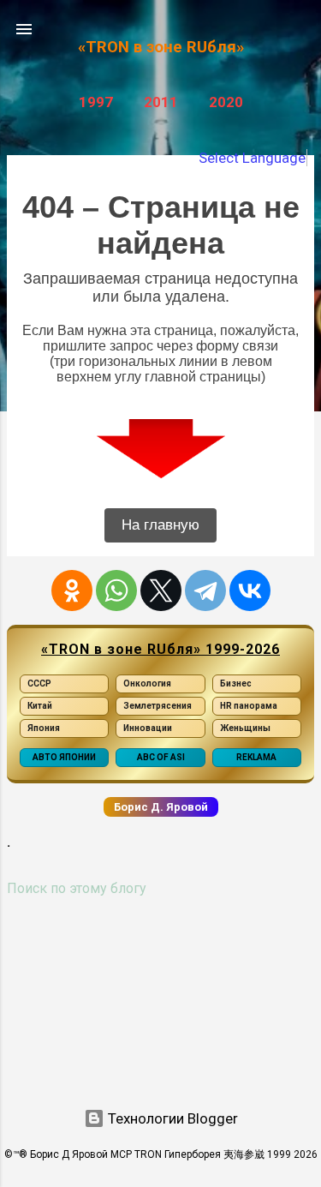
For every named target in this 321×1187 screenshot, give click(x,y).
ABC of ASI (161, 757)
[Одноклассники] (71, 590)
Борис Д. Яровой (161, 806)
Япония (43, 728)
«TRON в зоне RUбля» (161, 47)
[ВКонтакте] (249, 590)
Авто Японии (64, 757)
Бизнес (236, 683)
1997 (96, 102)
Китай (39, 705)
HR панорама (248, 705)
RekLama (256, 757)
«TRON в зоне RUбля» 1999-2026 (160, 649)
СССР (39, 683)
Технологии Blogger (171, 1118)
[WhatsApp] (116, 590)
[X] (160, 590)
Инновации (147, 728)
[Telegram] (205, 590)
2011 (161, 102)
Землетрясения (157, 705)
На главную (160, 525)
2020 (226, 102)
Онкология (147, 683)
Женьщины (245, 728)
